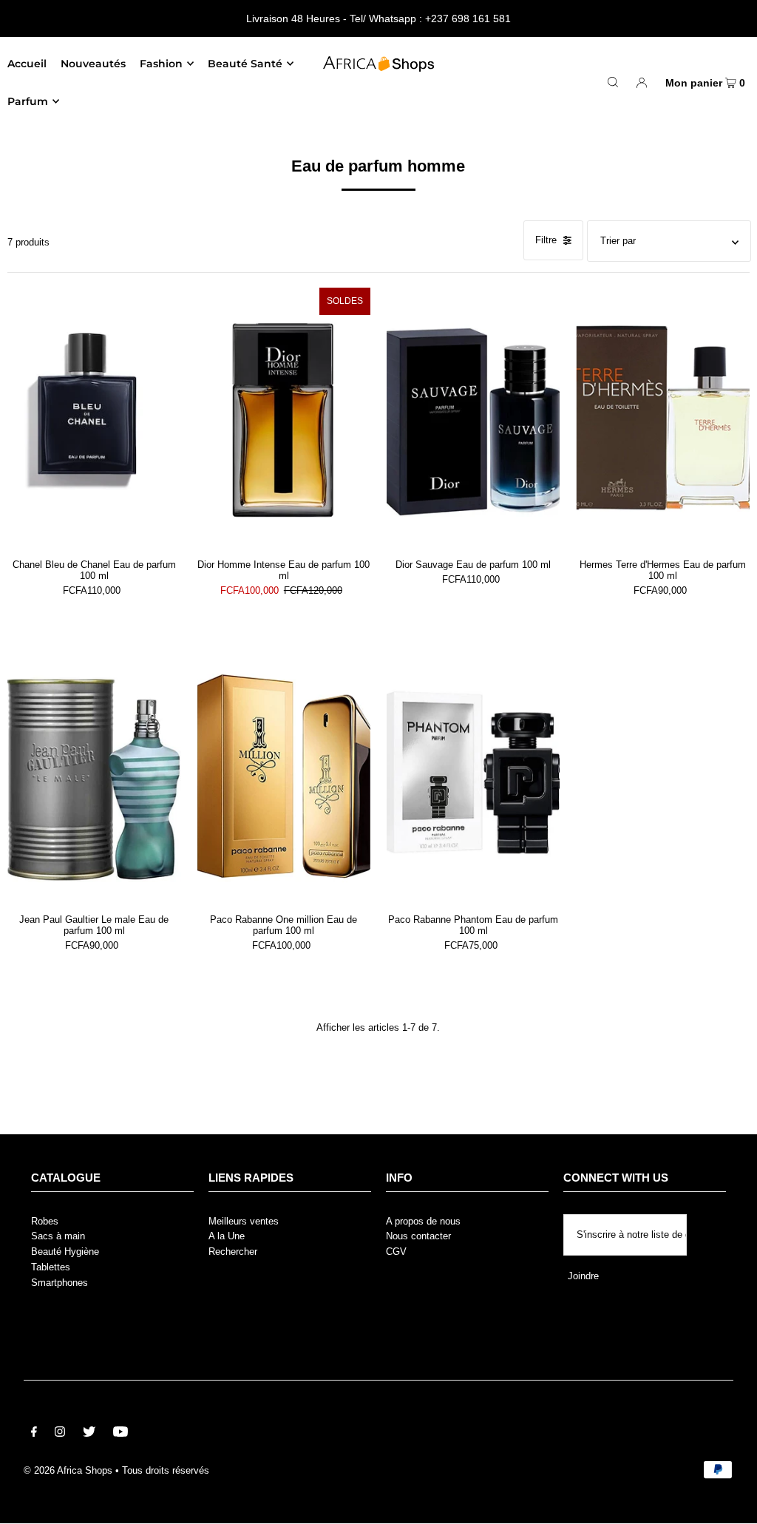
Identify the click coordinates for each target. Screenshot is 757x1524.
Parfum (27, 101)
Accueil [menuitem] (27, 63)
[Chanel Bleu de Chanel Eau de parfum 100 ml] (93, 418)
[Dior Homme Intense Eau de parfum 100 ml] (283, 418)
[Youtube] (120, 1434)
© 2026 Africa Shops (68, 1470)
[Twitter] (89, 1434)
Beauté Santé (245, 63)
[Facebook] (34, 1434)
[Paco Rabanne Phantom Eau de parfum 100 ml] (473, 773)
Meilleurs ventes (243, 1221)
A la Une (226, 1236)
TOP (731, 1502)
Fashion (161, 63)
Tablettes (50, 1267)
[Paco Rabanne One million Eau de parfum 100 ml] (283, 773)
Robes (44, 1221)
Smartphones (59, 1282)
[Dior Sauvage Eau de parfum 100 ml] (473, 418)
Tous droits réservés (165, 1470)
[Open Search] (612, 82)
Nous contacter (418, 1236)
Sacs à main (58, 1236)
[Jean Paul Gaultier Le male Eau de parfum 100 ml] (93, 773)
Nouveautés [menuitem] (93, 63)
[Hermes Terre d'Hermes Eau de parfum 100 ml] (662, 418)
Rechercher (232, 1251)
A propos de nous (423, 1221)
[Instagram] (60, 1434)
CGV (396, 1251)
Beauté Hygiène (65, 1251)
